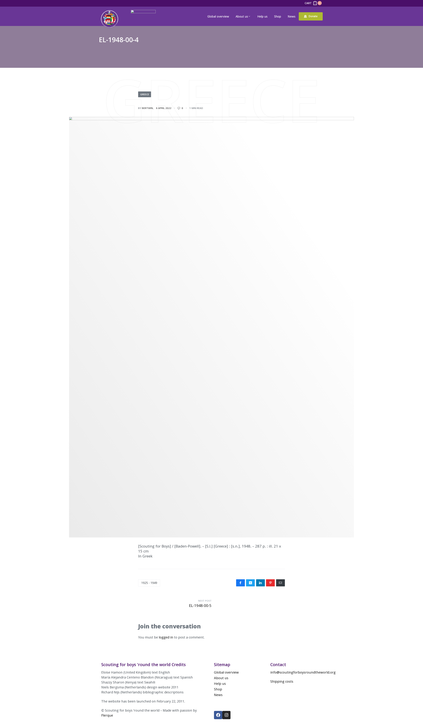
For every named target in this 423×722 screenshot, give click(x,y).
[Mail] (280, 582)
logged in (166, 637)
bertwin (147, 108)
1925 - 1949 (149, 583)
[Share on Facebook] (240, 582)
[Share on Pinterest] (270, 582)
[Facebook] (218, 715)
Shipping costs (281, 681)
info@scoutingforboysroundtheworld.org (303, 672)
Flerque (107, 715)
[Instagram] (226, 715)
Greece (144, 94)
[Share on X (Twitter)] (250, 582)
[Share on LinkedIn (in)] (260, 582)
